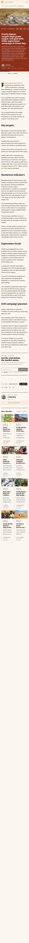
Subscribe (23, 369)
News (5, 73)
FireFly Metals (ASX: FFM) (12, 83)
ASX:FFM (24, 384)
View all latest (21, 411)
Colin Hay (8, 65)
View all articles (13, 402)
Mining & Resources (13, 384)
